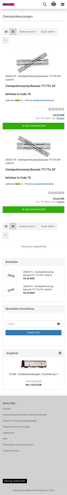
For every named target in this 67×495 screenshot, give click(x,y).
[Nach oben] (57, 490)
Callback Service (11, 450)
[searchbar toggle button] (44, 4)
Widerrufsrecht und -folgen (16, 426)
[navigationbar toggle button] (62, 4)
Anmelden (33, 332)
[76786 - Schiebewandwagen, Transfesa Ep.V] (33, 364)
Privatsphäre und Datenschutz (18, 444)
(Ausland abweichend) (43, 100)
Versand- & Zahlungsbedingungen (20, 420)
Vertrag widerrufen (14, 481)
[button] (6, 31)
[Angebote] (60, 353)
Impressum (8, 432)
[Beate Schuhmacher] (7, 4)
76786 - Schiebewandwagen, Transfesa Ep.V (33, 374)
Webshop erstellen (22, 490)
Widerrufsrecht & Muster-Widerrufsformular (25, 414)
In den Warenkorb (33, 126)
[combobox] (27, 31)
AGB (5, 438)
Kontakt (7, 408)
